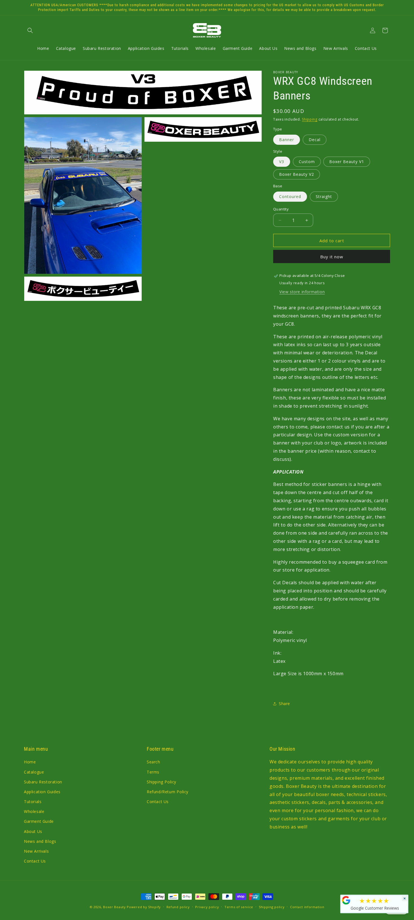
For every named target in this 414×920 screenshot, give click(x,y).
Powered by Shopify (144, 907)
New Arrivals (36, 851)
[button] (30, 30)
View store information (302, 291)
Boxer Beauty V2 (296, 174)
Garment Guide (39, 821)
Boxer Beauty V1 (346, 162)
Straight (324, 196)
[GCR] (346, 900)
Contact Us (35, 861)
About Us (33, 831)
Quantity (281, 209)
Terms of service (238, 907)
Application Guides (42, 791)
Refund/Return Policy (167, 791)
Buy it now (331, 257)
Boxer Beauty (114, 907)
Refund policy (178, 907)
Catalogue (34, 772)
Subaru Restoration (43, 782)
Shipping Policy (161, 782)
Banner (286, 139)
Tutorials (32, 801)
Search (153, 762)
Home (30, 762)
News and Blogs (40, 841)
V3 (281, 162)
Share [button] (284, 703)
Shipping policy (272, 907)
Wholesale (34, 811)
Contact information (307, 907)
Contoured (290, 196)
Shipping (309, 119)
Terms (153, 772)
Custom (307, 162)
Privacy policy (207, 907)
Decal (314, 139)
